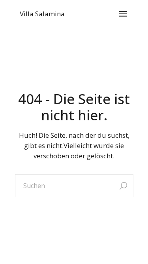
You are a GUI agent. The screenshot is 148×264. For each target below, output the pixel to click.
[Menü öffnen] (123, 14)
